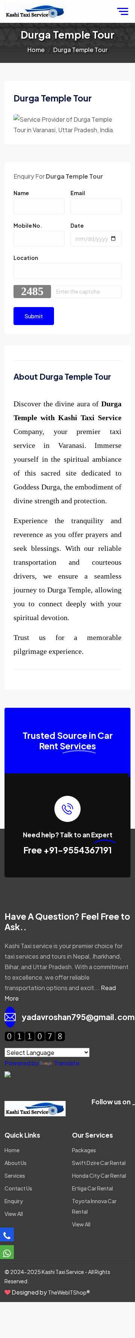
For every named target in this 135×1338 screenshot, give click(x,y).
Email (77, 192)
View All (13, 1213)
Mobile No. (28, 225)
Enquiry (13, 1201)
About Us (15, 1162)
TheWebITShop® (69, 1292)
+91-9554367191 (78, 849)
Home (36, 50)
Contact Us (18, 1188)
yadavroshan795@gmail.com (78, 1017)
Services (14, 1175)
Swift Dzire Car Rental (99, 1162)
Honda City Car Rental (99, 1175)
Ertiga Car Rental (92, 1188)
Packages (84, 1150)
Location (26, 257)
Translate (67, 1063)
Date (77, 225)
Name (21, 192)
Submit (34, 316)
